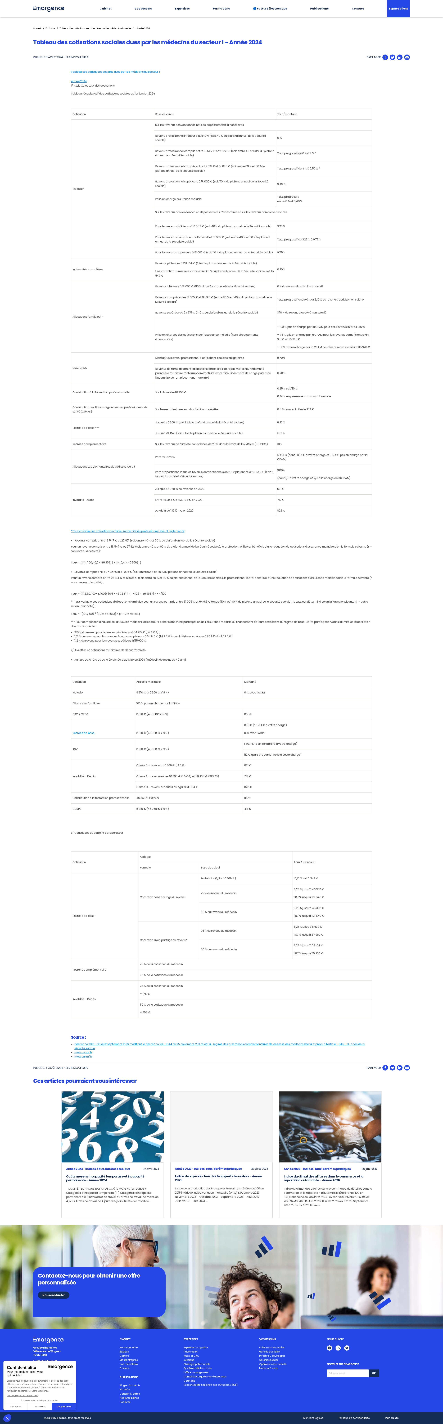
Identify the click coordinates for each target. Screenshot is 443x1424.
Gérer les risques (268, 1360)
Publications (319, 9)
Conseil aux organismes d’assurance (205, 1376)
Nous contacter (53, 1295)
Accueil (37, 28)
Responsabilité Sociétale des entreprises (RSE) (210, 1385)
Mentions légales (313, 1418)
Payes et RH (190, 1351)
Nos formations (129, 1364)
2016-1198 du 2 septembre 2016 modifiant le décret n (122, 1044)
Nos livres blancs (129, 1398)
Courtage (189, 1380)
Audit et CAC (191, 1356)
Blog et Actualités (130, 1385)
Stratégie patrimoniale (197, 1364)
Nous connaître (129, 1347)
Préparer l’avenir (268, 1368)
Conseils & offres (130, 1393)
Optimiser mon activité (273, 1364)
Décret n (80, 1044)
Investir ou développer (272, 1356)
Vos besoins (143, 9)
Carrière (124, 1356)
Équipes (124, 1351)
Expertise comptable (196, 1347)
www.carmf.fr (83, 1057)
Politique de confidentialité (354, 1418)
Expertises (182, 9)
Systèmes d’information (198, 1368)
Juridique (189, 1360)
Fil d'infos (50, 28)
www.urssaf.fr (83, 1052)
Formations (221, 9)
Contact (358, 9)
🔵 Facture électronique (270, 9)
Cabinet (105, 9)
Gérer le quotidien (269, 1351)
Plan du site (392, 1418)
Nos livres (125, 1402)
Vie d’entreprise (129, 1360)
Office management (196, 1372)
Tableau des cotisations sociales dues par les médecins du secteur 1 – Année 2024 (105, 28)
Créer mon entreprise (271, 1347)
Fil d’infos (125, 1389)
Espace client (398, 9)
